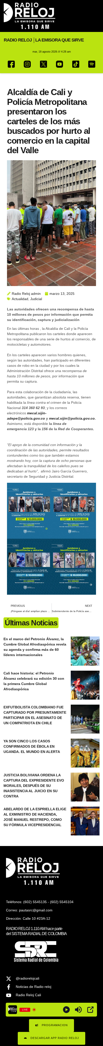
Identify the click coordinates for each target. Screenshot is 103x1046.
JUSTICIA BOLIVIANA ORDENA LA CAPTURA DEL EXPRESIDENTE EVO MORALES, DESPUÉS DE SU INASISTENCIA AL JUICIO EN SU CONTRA (34, 785)
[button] (95, 16)
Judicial (36, 299)
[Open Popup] (90, 1009)
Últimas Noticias (31, 623)
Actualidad (20, 299)
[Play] (66, 1009)
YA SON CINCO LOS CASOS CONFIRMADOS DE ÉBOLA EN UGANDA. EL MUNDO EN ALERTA (32, 746)
